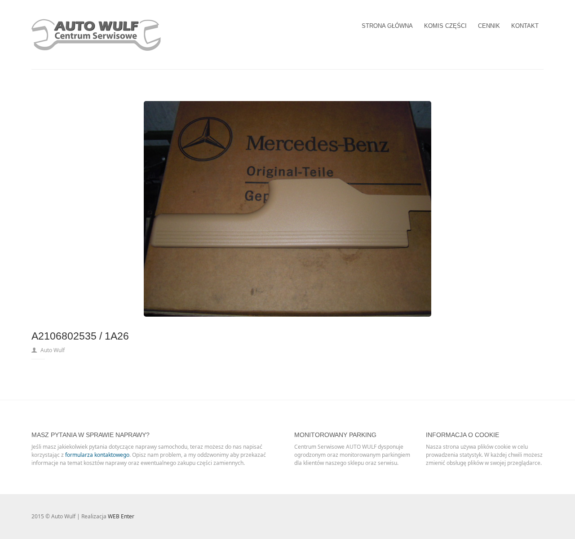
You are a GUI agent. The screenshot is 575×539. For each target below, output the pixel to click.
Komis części (445, 25)
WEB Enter (121, 516)
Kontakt (525, 25)
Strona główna (387, 25)
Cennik (489, 25)
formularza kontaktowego (97, 455)
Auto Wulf (52, 350)
